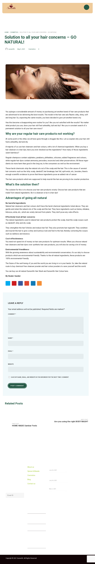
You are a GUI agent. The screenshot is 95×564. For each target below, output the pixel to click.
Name (10, 338)
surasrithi (11, 49)
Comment (12, 314)
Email (10, 351)
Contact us (31, 484)
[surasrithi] (11, 6)
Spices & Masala (33, 471)
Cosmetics (14, 32)
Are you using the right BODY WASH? (57, 486)
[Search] (80, 8)
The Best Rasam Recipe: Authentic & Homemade (58, 467)
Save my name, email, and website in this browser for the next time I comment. (40, 377)
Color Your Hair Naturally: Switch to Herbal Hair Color (58, 476)
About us (30, 467)
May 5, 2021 (21, 49)
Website (11, 364)
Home (7, 32)
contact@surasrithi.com (40, 528)
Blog (29, 479)
